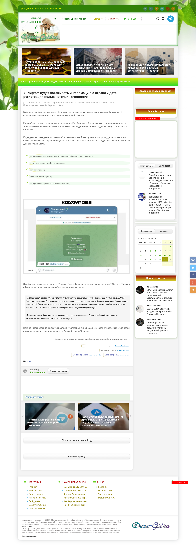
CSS (29, 361)
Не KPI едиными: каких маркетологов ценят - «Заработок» (76, 505)
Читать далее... (28, 526)
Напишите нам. (124, 355)
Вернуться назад (59, 371)
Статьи (96, 19)
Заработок (113, 18)
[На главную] (39, 28)
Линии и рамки (99, 102)
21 (160, 259)
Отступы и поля (74, 102)
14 (160, 255)
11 (145, 255)
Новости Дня (35, 490)
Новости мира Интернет (74, 19)
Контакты (102, 487)
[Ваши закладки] (157, 18)
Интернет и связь (37, 497)
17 (140, 259)
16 (170, 255)
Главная (33, 487)
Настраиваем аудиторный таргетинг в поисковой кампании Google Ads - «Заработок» (76, 497)
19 (150, 259)
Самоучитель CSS (37, 505)
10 (141, 255)
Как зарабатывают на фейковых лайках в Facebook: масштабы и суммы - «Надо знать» (76, 494)
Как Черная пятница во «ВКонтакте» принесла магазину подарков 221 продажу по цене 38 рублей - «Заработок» (76, 501)
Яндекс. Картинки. (123, 350)
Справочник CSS (37, 508)
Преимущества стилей (34, 105)
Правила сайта (105, 490)
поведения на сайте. (95, 355)
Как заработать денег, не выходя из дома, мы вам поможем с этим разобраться (62, 81)
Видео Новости (36, 494)
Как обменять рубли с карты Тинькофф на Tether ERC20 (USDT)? (76, 490)
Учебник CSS (130, 19)
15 (165, 255)
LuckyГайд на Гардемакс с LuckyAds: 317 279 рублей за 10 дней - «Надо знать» (76, 487)
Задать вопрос (105, 494)
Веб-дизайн (34, 501)
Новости (108, 81)
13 (155, 255)
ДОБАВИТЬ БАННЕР (147, 118)
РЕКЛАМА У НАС (107, 497)
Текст (111, 102)
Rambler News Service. (122, 346)
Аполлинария (37, 372)
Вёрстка (51, 105)
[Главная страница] (55, 19)
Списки (87, 102)
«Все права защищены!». (29, 536)
